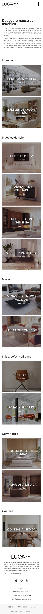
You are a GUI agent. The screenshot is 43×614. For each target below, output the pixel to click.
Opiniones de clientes (21, 592)
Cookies (11, 607)
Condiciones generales (21, 595)
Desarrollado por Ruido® (21, 611)
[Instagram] (21, 580)
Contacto (21, 588)
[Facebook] (16, 580)
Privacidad (22, 607)
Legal (33, 607)
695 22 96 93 (16, 574)
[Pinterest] (27, 580)
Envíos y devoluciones (21, 599)
